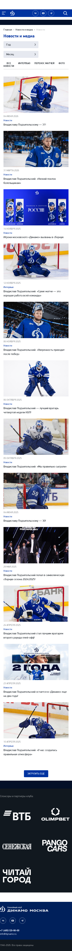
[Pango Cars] (55, 845)
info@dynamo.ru (8, 933)
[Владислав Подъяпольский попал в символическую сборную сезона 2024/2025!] (36, 545)
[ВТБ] (17, 815)
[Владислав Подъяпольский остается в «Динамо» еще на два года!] (36, 662)
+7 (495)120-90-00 (9, 930)
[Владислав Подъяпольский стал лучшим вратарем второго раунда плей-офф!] (36, 604)
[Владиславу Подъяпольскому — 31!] (36, 95)
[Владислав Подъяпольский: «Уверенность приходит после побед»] (36, 320)
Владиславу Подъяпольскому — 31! (24, 124)
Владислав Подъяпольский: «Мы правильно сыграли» (35, 466)
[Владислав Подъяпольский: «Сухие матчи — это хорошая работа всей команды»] (36, 261)
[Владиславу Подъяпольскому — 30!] (36, 491)
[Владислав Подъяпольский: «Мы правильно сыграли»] (36, 437)
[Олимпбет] (55, 815)
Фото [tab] (62, 63)
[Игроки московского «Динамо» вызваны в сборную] (36, 207)
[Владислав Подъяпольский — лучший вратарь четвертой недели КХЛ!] (36, 378)
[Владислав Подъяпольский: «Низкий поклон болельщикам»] (36, 149)
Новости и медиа (24, 29)
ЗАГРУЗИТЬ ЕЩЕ (36, 773)
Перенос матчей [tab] (44, 63)
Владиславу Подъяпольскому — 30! (24, 520)
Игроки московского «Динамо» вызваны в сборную (33, 237)
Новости (7, 120)
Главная (7, 29)
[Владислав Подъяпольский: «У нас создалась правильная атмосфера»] (36, 720)
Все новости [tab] (8, 65)
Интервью (8, 287)
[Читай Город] (17, 875)
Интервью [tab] (24, 63)
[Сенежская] (17, 845)
